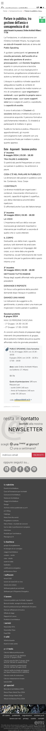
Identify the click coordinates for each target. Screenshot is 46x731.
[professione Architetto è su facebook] (20, 469)
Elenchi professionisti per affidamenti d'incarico (20, 607)
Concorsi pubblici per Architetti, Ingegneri (18, 600)
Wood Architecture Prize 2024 (14, 699)
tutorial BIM (8, 682)
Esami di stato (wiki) (11, 644)
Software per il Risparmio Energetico (16, 591)
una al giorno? (26, 444)
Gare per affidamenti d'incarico (14, 610)
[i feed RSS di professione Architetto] (6, 469)
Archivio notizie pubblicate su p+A (16, 508)
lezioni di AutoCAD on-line (13, 582)
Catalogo (7, 514)
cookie (33, 718)
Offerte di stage (9, 613)
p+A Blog (7, 511)
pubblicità (16, 715)
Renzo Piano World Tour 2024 (14, 692)
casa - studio (8, 558)
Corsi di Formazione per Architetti (15, 491)
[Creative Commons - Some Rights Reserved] (23, 722)
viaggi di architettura (11, 552)
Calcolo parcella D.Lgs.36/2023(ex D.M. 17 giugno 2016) (15, 656)
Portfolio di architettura (12, 619)
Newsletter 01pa (9, 630)
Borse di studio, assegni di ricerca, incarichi (18, 603)
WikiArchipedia (9, 640)
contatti (41, 718)
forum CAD (8, 578)
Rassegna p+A (9, 537)
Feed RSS (7, 633)
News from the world (11, 517)
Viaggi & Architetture (11, 501)
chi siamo (6, 715)
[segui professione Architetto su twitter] (27, 469)
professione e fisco (10, 571)
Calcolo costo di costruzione (14, 675)
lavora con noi (15, 718)
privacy (25, 718)
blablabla (7, 565)
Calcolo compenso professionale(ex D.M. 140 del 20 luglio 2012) (15, 666)
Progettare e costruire (11, 521)
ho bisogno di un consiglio (13, 549)
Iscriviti (38, 455)
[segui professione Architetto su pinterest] (34, 469)
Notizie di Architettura (11, 498)
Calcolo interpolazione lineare (14, 679)
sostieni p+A (39, 715)
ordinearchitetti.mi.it (22, 399)
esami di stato (8, 562)
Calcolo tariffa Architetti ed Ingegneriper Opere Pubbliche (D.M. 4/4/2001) (16, 671)
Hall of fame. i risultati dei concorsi (16, 524)
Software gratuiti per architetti (14, 588)
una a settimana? (24, 448)
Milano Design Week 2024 (13, 695)
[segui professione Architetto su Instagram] (13, 469)
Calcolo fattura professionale (14, 652)
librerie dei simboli (10, 585)
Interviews (7, 530)
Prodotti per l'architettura (12, 534)
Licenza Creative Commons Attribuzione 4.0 (30, 727)
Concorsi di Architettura (12, 495)
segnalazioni (27, 715)
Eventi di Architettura (11, 488)
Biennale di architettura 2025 (14, 689)
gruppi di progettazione (12, 545)
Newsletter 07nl (9, 627)
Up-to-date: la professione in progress (17, 527)
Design (6, 504)
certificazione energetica (12, 568)
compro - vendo (9, 555)
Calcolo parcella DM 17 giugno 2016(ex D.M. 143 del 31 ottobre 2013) (16, 661)
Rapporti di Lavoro (10, 616)
